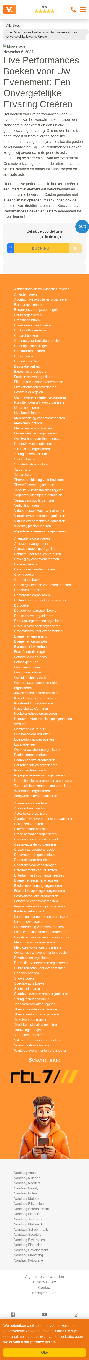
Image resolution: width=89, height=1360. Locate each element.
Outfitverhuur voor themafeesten (38, 438)
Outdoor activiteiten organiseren (37, 750)
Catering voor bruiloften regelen (37, 340)
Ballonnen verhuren (28, 824)
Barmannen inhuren (28, 305)
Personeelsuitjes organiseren (35, 765)
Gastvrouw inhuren (28, 672)
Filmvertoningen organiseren (35, 387)
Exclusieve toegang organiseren (38, 886)
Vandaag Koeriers (27, 1183)
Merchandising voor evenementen (39, 418)
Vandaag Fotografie (28, 1260)
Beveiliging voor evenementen (36, 559)
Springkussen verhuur (30, 454)
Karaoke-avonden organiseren (36, 698)
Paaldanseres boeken (30, 755)
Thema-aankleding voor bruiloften (39, 480)
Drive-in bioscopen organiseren (37, 626)
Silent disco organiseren (32, 449)
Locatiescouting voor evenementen (40, 932)
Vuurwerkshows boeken (32, 1045)
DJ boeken (22, 605)
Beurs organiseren (28, 315)
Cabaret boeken (26, 335)
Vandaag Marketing (28, 1255)
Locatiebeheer (24, 744)
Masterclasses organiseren (34, 942)
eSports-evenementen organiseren (40, 531)
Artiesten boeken (26, 294)
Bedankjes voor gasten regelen (37, 310)
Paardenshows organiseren (34, 760)
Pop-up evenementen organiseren (39, 775)
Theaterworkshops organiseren (37, 1014)
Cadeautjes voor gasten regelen (37, 839)
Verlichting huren (26, 505)
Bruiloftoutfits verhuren (30, 330)
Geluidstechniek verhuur (32, 677)
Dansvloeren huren (28, 361)
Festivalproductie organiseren (36, 896)
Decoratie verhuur (27, 366)
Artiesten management (31, 544)
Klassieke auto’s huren (31, 708)
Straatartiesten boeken (31, 464)
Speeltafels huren (27, 989)
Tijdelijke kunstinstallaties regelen (38, 490)
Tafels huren (23, 469)
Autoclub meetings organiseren (37, 549)
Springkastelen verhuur (31, 999)
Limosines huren (26, 408)
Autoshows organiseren (31, 813)
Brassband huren (27, 320)
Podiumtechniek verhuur (32, 770)
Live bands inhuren (28, 413)
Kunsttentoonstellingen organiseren (40, 402)
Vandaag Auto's (25, 1173)
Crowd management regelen (35, 849)
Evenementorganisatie (30, 641)
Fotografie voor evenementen (36, 901)
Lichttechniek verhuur (30, 729)
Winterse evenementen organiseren (40, 1050)
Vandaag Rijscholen (29, 1203)
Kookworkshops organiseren (35, 713)
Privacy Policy (44, 1282)
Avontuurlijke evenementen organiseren (43, 818)
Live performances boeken (34, 739)
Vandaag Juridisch (28, 1219)
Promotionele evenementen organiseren (43, 780)
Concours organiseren (30, 590)
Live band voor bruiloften (32, 734)
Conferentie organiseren (32, 595)
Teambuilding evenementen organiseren (43, 785)
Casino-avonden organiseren (35, 844)
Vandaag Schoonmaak (31, 1229)
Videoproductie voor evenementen (39, 511)
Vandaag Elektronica (29, 1240)
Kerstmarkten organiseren (33, 703)
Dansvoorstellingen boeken (34, 855)
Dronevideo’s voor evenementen (38, 631)
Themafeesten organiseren (34, 485)
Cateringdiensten (26, 564)
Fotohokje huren (26, 662)
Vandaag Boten (25, 1193)
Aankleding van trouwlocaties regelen (41, 289)
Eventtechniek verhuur (31, 647)
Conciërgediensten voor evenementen (42, 585)
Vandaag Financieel (28, 1245)
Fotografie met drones (30, 657)
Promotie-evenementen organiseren (41, 963)
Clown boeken (24, 574)
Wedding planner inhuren (32, 526)
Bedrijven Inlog (44, 1293)
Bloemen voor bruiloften (31, 829)
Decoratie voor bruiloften (32, 860)
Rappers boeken (26, 973)
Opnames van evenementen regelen (41, 952)
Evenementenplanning (30, 636)
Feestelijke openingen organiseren (39, 891)
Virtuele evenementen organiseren (39, 516)
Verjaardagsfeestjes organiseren (38, 495)
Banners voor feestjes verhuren (37, 554)
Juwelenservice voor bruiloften (36, 693)
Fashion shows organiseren (34, 377)
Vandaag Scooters (28, 1234)
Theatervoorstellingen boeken (36, 1009)
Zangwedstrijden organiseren (35, 796)
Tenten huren (23, 474)
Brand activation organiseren (35, 834)
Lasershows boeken (29, 921)
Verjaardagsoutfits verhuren (34, 500)
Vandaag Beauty (26, 1188)
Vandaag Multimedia (29, 1224)
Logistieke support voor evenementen (42, 937)
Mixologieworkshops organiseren (38, 947)
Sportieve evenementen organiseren (41, 994)
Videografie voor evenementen (37, 1040)
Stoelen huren (24, 459)
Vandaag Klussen (27, 1178)
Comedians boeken (28, 579)
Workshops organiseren (32, 791)
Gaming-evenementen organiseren (40, 397)
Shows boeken (25, 978)
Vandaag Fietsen (26, 1214)
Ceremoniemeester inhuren (34, 569)
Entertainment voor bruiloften (35, 870)
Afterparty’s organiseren (32, 538)
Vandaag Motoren (27, 1198)
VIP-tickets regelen (28, 1035)
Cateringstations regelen (32, 346)
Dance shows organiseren (33, 616)
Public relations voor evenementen (39, 968)
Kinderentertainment (29, 911)
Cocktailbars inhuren (29, 351)
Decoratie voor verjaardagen (35, 865)
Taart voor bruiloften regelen (34, 1004)
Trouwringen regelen (29, 1030)
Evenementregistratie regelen (36, 880)
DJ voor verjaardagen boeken (36, 610)
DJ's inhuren (23, 356)
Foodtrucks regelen (28, 392)
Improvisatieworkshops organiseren (40, 906)
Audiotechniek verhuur (30, 808)
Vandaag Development (31, 1250)
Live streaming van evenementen (39, 927)
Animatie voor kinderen (31, 803)
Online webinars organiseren (35, 433)
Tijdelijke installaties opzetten (35, 1024)
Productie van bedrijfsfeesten (35, 443)
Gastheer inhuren (27, 667)
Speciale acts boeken (30, 983)
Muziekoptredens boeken (33, 428)
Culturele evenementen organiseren (40, 600)
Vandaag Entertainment (31, 1209)
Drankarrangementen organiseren (39, 621)
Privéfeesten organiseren (32, 958)
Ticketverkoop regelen (30, 1019)
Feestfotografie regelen (31, 652)
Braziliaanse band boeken (33, 325)
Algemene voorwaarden (44, 1277)
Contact (44, 1287)
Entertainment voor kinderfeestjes (39, 875)
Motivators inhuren (28, 423)
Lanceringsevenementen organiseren (41, 916)
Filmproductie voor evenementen (38, 382)
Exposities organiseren (31, 371)
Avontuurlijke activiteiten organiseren (41, 299)
